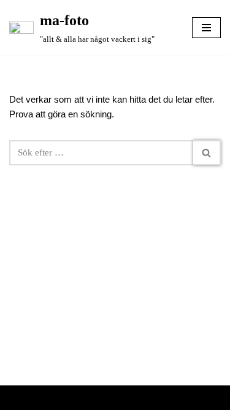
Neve (70, 398)
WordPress (149, 398)
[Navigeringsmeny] (206, 27)
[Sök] (207, 152)
